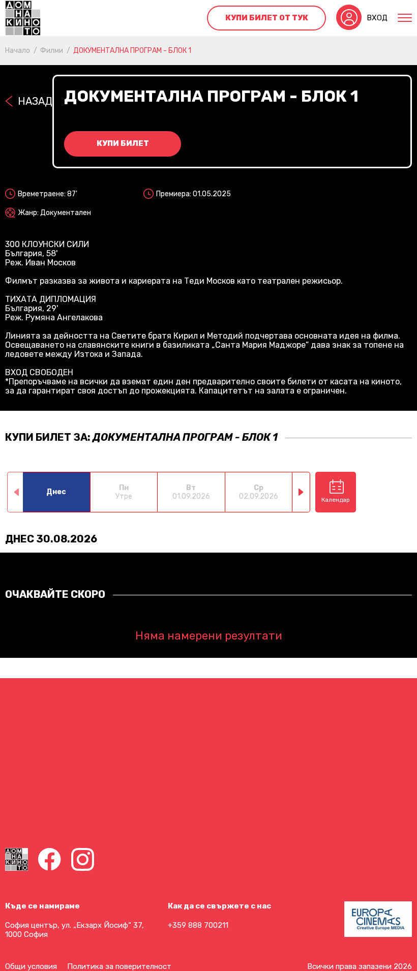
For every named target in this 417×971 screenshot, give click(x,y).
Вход (377, 17)
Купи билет (123, 143)
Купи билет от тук (266, 17)
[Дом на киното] (23, 18)
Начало (17, 50)
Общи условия (31, 966)
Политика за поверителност (119, 966)
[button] (301, 492)
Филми (51, 50)
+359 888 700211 (198, 925)
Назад (35, 101)
